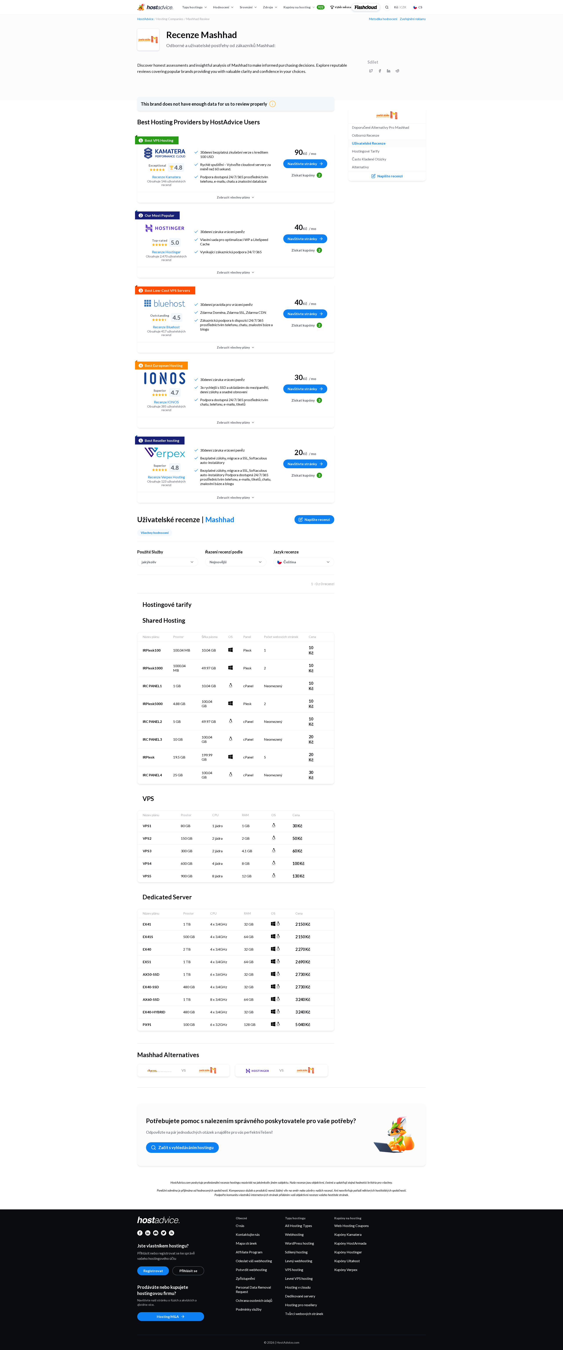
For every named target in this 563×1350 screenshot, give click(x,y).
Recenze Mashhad (201, 34)
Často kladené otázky (369, 159)
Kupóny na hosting (303, 7)
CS (420, 7)
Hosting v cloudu (298, 1287)
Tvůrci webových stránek (304, 1313)
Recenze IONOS (166, 402)
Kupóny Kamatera (348, 1234)
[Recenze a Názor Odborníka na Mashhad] (371, 70)
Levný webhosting (298, 1261)
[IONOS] (164, 378)
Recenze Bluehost (166, 327)
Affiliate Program (249, 1252)
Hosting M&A (168, 1316)
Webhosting (294, 1234)
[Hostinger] (164, 228)
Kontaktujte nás (248, 1234)
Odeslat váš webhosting (254, 1261)
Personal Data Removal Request (253, 1289)
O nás (240, 1225)
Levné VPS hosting (299, 1278)
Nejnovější (218, 562)
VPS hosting (294, 1269)
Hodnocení (221, 7)
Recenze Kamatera (166, 177)
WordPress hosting (299, 1243)
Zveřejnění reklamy (413, 19)
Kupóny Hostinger (348, 1252)
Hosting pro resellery (301, 1305)
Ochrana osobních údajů (254, 1300)
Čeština (289, 562)
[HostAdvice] (155, 7)
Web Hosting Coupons (351, 1225)
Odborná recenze (365, 135)
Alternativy (360, 167)
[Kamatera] (164, 153)
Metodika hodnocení (383, 19)
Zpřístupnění (245, 1278)
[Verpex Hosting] (164, 453)
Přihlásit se (188, 1271)
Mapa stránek (246, 1243)
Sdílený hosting (296, 1252)
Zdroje (268, 7)
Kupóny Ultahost (347, 1261)
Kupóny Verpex (345, 1269)
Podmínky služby (248, 1309)
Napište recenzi (317, 519)
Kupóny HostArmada (350, 1243)
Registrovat (153, 1271)
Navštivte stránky (302, 164)
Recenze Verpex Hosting (166, 477)
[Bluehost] (164, 303)
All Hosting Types (298, 1225)
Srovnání (246, 7)
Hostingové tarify (365, 151)
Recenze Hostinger (166, 252)
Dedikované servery (300, 1296)
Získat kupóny (305, 175)
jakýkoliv (149, 562)
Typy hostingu (192, 7)
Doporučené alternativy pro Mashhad (380, 127)
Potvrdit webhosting (251, 1269)
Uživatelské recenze (369, 143)
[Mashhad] (148, 40)
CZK (400, 7)
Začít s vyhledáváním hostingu (186, 1147)
